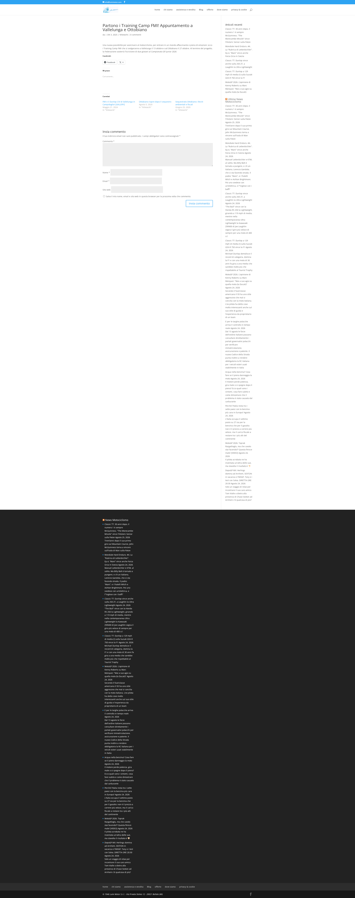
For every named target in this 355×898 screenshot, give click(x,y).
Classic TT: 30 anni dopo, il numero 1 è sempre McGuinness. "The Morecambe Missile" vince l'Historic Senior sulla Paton (238, 112)
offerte (210, 10)
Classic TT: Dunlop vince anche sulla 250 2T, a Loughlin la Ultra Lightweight (238, 63)
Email (106, 181)
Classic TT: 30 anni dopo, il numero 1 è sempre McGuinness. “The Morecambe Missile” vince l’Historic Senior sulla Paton (238, 35)
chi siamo (168, 10)
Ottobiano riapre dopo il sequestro (155, 101)
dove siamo (222, 10)
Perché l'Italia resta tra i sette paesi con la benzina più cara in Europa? (237, 409)
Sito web (107, 189)
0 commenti (135, 34)
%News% (124, 34)
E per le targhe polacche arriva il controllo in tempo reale (237, 324)
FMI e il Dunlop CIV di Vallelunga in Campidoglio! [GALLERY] (119, 103)
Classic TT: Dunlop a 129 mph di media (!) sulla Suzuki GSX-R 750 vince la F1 (238, 74)
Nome (106, 172)
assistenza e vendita (185, 10)
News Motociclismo (116, 520)
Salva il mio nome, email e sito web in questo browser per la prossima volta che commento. (148, 196)
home (157, 10)
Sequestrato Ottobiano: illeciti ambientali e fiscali (189, 103)
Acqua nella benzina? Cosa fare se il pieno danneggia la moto (238, 375)
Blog (201, 10)
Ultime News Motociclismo (234, 100)
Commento (108, 141)
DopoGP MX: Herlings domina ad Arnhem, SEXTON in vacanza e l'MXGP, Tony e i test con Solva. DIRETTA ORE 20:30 (238, 477)
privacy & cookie (239, 10)
